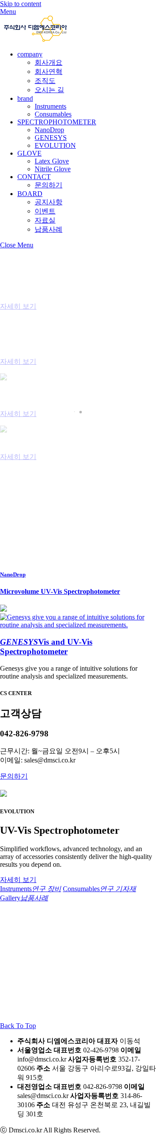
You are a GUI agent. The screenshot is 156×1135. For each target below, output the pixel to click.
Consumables (53, 114)
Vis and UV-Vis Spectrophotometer (46, 646)
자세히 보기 (18, 306)
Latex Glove (52, 161)
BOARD (29, 193)
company (29, 54)
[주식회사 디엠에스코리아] (35, 39)
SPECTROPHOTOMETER (56, 122)
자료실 (45, 220)
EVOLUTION (55, 145)
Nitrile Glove (53, 169)
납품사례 (48, 229)
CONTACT (34, 176)
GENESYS (51, 137)
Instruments (50, 106)
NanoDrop (49, 129)
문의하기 (48, 185)
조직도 (45, 80)
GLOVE (29, 153)
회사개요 (48, 62)
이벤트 (45, 211)
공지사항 (48, 202)
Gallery (24, 898)
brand (25, 98)
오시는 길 (49, 89)
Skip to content (20, 3)
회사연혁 (48, 71)
